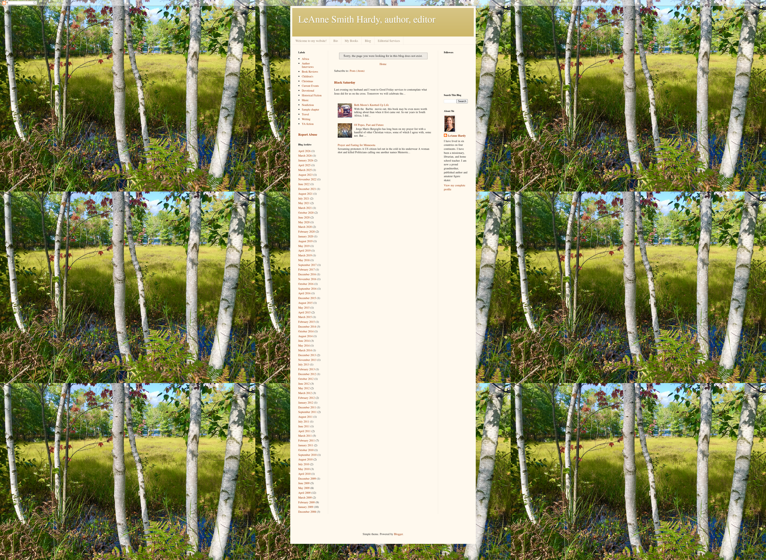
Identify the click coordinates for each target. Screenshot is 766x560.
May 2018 (304, 260)
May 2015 (304, 307)
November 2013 (307, 360)
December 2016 (307, 274)
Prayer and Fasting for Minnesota (356, 145)
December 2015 (307, 298)
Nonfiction (308, 105)
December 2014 (307, 326)
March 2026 (305, 155)
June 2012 (304, 383)
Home (383, 64)
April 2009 (304, 493)
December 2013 (307, 355)
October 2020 (306, 212)
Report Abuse (307, 134)
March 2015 (305, 317)
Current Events (310, 86)
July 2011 (303, 421)
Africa (305, 59)
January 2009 (305, 507)
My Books (351, 41)
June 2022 (304, 184)
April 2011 (304, 431)
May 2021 (304, 203)
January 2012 (305, 402)
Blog (368, 41)
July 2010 (303, 464)
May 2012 (304, 388)
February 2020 (306, 231)
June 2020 (304, 217)
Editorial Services (389, 41)
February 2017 (306, 269)
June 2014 (304, 341)
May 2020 (304, 222)
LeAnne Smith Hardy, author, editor (366, 18)
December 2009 (307, 478)
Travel (305, 114)
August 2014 (305, 336)
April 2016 (304, 293)
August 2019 (305, 241)
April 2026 (304, 151)
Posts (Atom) (357, 71)
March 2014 (305, 350)
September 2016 (307, 288)
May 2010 (304, 469)
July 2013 (303, 364)
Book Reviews (310, 71)
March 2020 (305, 227)
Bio (335, 41)
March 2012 (305, 393)
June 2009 (304, 483)
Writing (306, 119)
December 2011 (307, 407)
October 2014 (306, 331)
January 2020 (305, 236)
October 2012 (306, 379)
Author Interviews (308, 65)
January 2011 (305, 445)
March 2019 (305, 255)
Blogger (398, 534)
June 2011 (304, 426)
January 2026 (305, 160)
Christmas (307, 81)
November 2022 (307, 179)
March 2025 (305, 170)
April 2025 (304, 165)
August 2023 (305, 175)
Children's (307, 76)
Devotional (308, 90)
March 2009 (305, 497)
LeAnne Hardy (457, 136)
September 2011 (307, 412)
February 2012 (306, 398)
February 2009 (306, 502)
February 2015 (306, 322)
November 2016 (307, 279)
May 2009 (304, 488)
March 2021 (305, 208)
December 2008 (307, 512)
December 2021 (307, 189)
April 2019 (304, 250)
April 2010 (304, 474)
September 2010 (307, 455)
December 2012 (307, 374)
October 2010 (306, 450)
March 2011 (305, 436)
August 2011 (305, 417)
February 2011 (306, 440)
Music (305, 100)
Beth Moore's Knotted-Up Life (371, 105)
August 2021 (305, 194)
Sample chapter (310, 109)
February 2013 (306, 369)
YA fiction (308, 124)
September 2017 (307, 265)
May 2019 (304, 246)
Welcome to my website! (311, 41)
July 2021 (303, 198)
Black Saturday (344, 82)
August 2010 (305, 459)
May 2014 (304, 345)
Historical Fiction (312, 95)
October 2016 (306, 284)
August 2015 (305, 303)
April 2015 (304, 312)
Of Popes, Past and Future (369, 125)
